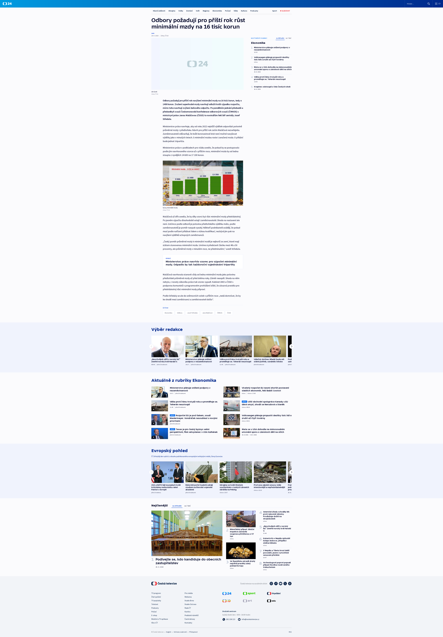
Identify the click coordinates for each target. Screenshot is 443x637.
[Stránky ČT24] (226, 593)
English (168, 632)
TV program (156, 593)
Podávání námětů (191, 615)
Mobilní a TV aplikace (159, 619)
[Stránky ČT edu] (271, 600)
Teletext (154, 604)
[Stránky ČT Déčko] (226, 600)
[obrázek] (197, 64)
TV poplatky (156, 600)
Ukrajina (171, 11)
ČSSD (229, 313)
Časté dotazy (190, 619)
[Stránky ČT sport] (249, 593)
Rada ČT (188, 608)
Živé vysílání (156, 597)
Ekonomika (217, 11)
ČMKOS (219, 313)
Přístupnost (193, 632)
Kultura (244, 11)
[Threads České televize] (290, 583)
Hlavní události (159, 11)
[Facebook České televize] (276, 583)
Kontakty (188, 623)
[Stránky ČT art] (247, 600)
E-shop (154, 615)
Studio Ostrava (190, 604)
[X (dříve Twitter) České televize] (285, 583)
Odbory (179, 313)
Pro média (189, 593)
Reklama (188, 597)
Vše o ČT (154, 623)
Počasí (227, 11)
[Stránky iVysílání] (274, 593)
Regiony (206, 11)
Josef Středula (192, 313)
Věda (236, 11)
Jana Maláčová (207, 313)
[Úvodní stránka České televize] (164, 583)
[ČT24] (7, 3)
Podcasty (254, 11)
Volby (180, 11)
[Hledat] (428, 3)
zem (152, 33)
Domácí (189, 11)
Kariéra (187, 611)
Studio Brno (189, 600)
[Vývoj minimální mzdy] (203, 183)
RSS (290, 632)
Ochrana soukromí (180, 632)
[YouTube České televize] (280, 583)
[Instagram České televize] (271, 583)
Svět (198, 11)
